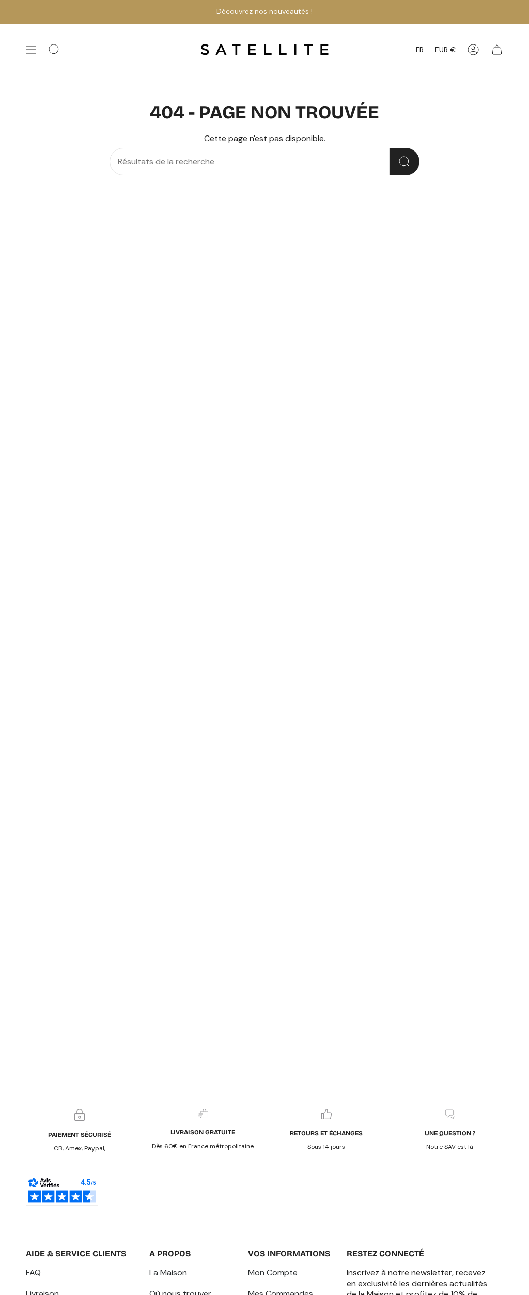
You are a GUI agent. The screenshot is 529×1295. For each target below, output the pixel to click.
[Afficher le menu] (31, 50)
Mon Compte (273, 1272)
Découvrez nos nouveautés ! (264, 11)
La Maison (168, 1272)
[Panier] (497, 50)
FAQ (33, 1272)
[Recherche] (404, 161)
